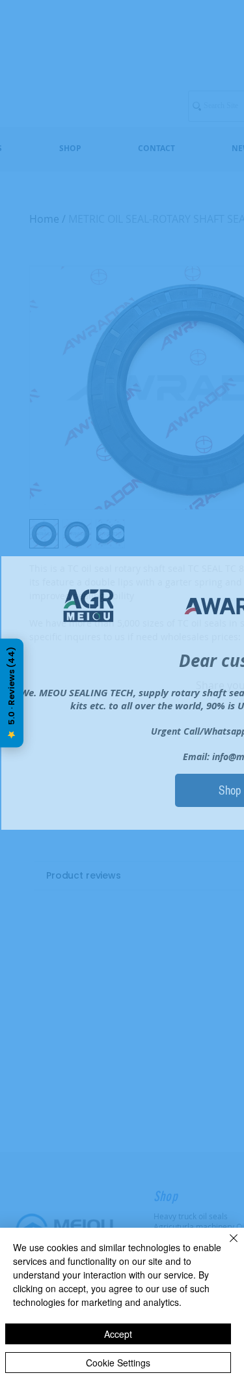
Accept (118, 1333)
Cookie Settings (118, 1362)
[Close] (225, 1246)
